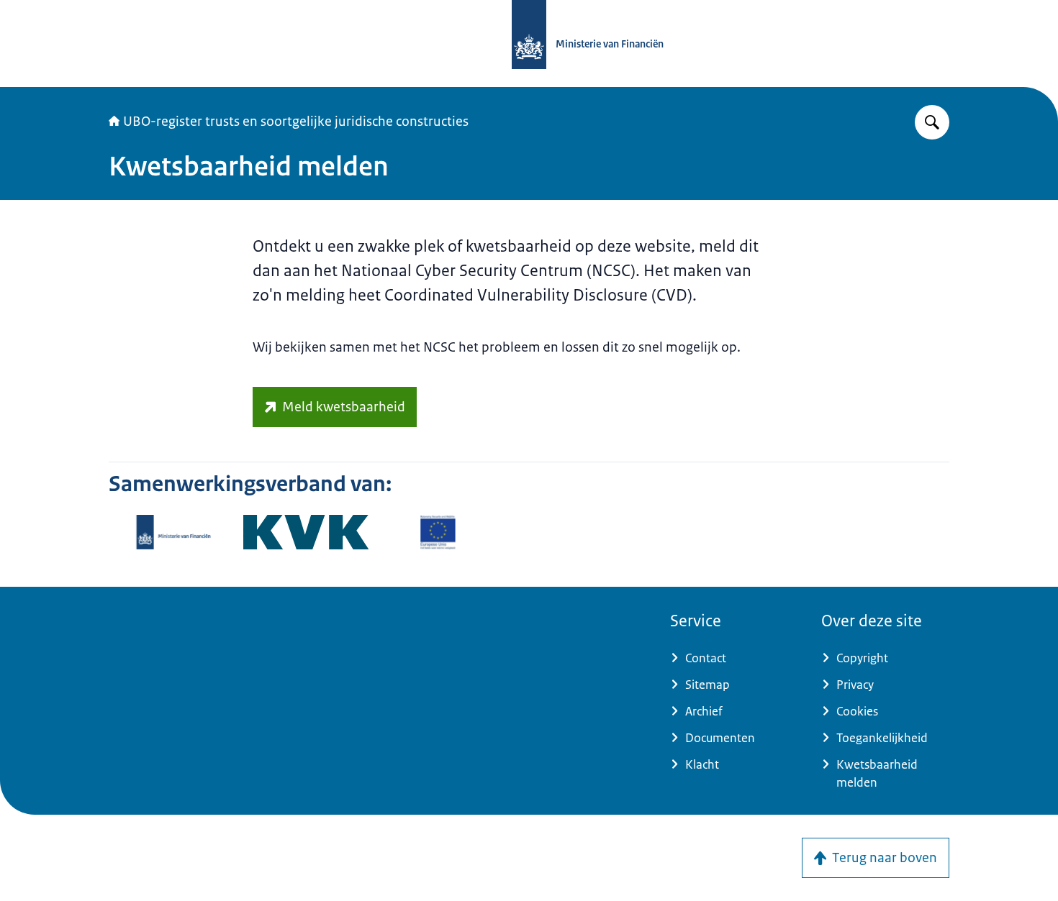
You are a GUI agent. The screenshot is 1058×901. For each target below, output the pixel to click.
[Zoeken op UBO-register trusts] (932, 122)
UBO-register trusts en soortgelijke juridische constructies (296, 121)
